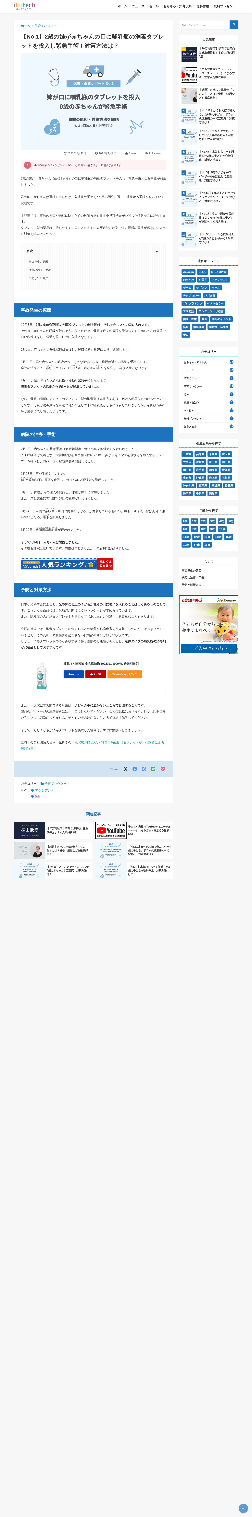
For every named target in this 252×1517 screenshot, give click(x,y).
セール (154, 6)
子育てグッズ (191, 378)
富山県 (213, 462)
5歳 (230, 521)
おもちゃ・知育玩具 (177, 6)
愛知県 (226, 469)
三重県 (187, 454)
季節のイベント (221, 319)
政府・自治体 (191, 402)
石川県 (226, 477)
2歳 (203, 521)
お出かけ (188, 279)
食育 (186, 334)
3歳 (212, 521)
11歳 (186, 536)
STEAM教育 (218, 271)
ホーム (122, 6)
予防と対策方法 (38, 278)
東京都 (187, 477)
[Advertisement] (208, 693)
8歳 (203, 529)
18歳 (207, 544)
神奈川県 (188, 485)
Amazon (73, 674)
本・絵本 (189, 410)
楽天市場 (95, 674)
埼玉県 (226, 454)
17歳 (197, 544)
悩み (186, 394)
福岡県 (203, 485)
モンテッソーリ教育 (211, 311)
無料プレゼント (225, 6)
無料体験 (202, 6)
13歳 (207, 536)
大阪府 (187, 462)
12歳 (197, 536)
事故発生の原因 (38, 261)
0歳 (37, 796)
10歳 (222, 529)
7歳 (194, 529)
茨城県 (216, 485)
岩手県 (200, 469)
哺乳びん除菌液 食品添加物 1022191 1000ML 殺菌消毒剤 (101, 663)
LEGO (203, 271)
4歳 (221, 521)
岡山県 (187, 469)
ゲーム (187, 287)
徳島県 (213, 469)
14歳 (218, 536)
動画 (204, 319)
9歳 (212, 529)
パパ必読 (209, 295)
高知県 (213, 493)
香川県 (200, 493)
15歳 (229, 536)
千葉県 (213, 454)
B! (144, 769)
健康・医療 (190, 319)
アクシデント (44, 790)
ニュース (138, 6)
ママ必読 (188, 311)
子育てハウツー (46, 26)
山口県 (226, 462)
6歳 (185, 529)
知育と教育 (190, 426)
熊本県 (213, 477)
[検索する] (234, 24)
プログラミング (192, 303)
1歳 (194, 521)
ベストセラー (215, 303)
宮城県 (200, 462)
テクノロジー (191, 295)
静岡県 (187, 493)
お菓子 (203, 279)
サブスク (201, 287)
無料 (186, 327)
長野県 (229, 485)
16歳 (186, 544)
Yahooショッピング (124, 674)
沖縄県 (200, 477)
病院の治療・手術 (40, 270)
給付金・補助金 (218, 327)
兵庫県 (200, 454)
